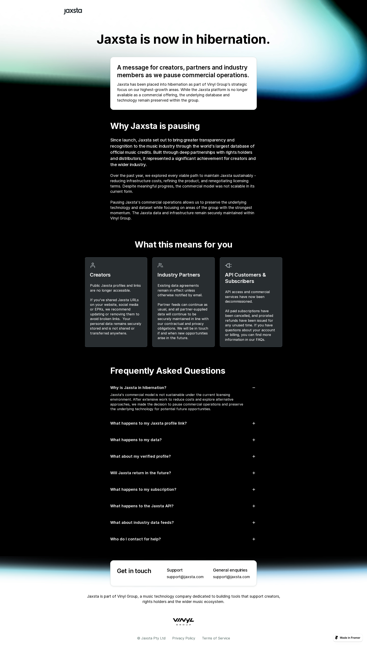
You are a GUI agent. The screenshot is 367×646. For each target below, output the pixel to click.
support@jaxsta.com (185, 577)
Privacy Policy (183, 638)
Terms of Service (216, 638)
